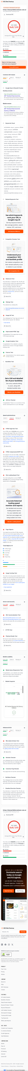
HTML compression (11, 439)
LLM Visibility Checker (6, 1010)
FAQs (2, 984)
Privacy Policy (13, 1066)
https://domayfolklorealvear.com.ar (14, 10)
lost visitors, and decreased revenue (14, 436)
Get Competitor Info (14, 271)
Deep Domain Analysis (6, 1002)
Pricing (2, 971)
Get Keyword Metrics (14, 231)
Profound (3, 1048)
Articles (3, 974)
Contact (3, 989)
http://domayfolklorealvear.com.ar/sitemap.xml (15, 309)
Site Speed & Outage (6, 1012)
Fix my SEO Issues (14, 67)
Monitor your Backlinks (14, 392)
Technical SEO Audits (6, 1015)
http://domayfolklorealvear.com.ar (11, 617)
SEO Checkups (4, 987)
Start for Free (8, 891)
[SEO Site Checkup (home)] (7, 1)
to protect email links (18, 640)
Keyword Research (5, 1007)
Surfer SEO (3, 1056)
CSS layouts (19, 439)
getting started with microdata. (12, 748)
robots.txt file (11, 291)
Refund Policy (20, 1066)
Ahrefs (2, 1043)
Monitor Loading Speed (14, 521)
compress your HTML (13, 456)
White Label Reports (6, 1020)
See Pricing (20, 891)
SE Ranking (3, 1051)
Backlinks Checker (5, 999)
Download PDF (9, 14)
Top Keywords (4, 1018)
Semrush (3, 1054)
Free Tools (3, 969)
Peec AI (3, 1046)
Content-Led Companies (7, 1028)
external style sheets (8, 441)
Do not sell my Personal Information (15, 1070)
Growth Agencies (5, 1033)
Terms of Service (5, 1066)
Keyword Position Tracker (7, 1005)
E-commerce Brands (6, 1030)
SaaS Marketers (5, 1036)
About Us (3, 981)
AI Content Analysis (5, 997)
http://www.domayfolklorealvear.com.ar (12, 619)
